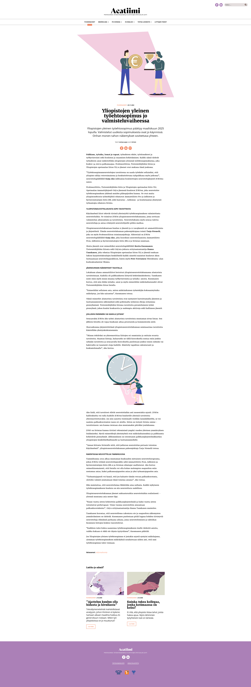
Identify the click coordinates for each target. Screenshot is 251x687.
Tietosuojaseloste (118, 663)
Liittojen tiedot (161, 22)
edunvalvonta (101, 552)
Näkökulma (102, 22)
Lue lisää (91, 626)
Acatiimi (125, 10)
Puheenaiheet (89, 22)
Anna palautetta (133, 663)
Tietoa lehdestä (144, 22)
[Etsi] (246, 5)
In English (129, 22)
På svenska (116, 22)
